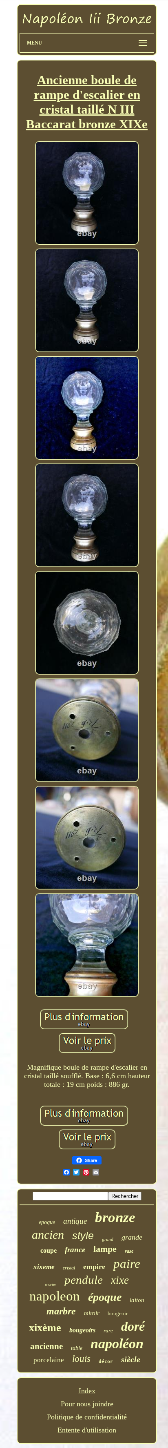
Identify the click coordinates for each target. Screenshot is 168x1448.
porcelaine (48, 1360)
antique (75, 1221)
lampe (105, 1249)
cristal (69, 1268)
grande (132, 1237)
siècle (130, 1359)
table (76, 1348)
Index (87, 1391)
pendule (83, 1279)
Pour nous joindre (87, 1404)
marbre (61, 1311)
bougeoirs (82, 1330)
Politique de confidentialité (87, 1417)
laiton (137, 1300)
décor (106, 1361)
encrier (50, 1284)
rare (108, 1330)
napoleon (54, 1296)
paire (126, 1263)
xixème (45, 1328)
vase (129, 1251)
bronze (115, 1217)
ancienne (46, 1346)
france (75, 1249)
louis (81, 1359)
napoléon (117, 1343)
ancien (48, 1234)
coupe (48, 1250)
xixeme (44, 1267)
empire (94, 1267)
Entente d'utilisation (86, 1430)
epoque (47, 1222)
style (83, 1235)
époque (105, 1297)
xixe (120, 1280)
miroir (91, 1313)
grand (107, 1239)
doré (133, 1326)
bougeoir (118, 1313)
